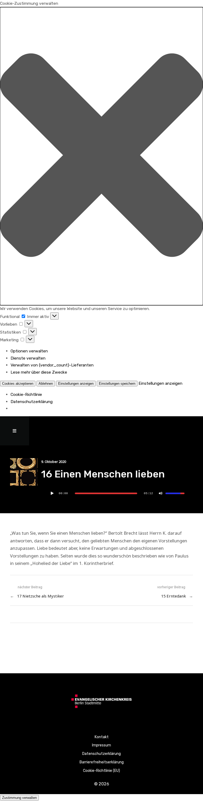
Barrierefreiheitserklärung (102, 762)
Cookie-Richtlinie (26, 394)
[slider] (106, 493)
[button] (101, 156)
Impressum (101, 745)
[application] (117, 493)
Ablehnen (46, 384)
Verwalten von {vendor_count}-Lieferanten (52, 365)
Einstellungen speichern (117, 384)
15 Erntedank (173, 596)
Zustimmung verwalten (19, 798)
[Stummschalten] (160, 493)
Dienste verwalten (28, 358)
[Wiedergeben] (52, 493)
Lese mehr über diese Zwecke (39, 372)
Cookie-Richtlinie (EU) (101, 770)
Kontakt (102, 737)
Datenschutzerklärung (32, 401)
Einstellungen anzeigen (76, 384)
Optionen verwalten (29, 350)
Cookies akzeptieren (17, 384)
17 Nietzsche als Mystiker (40, 596)
